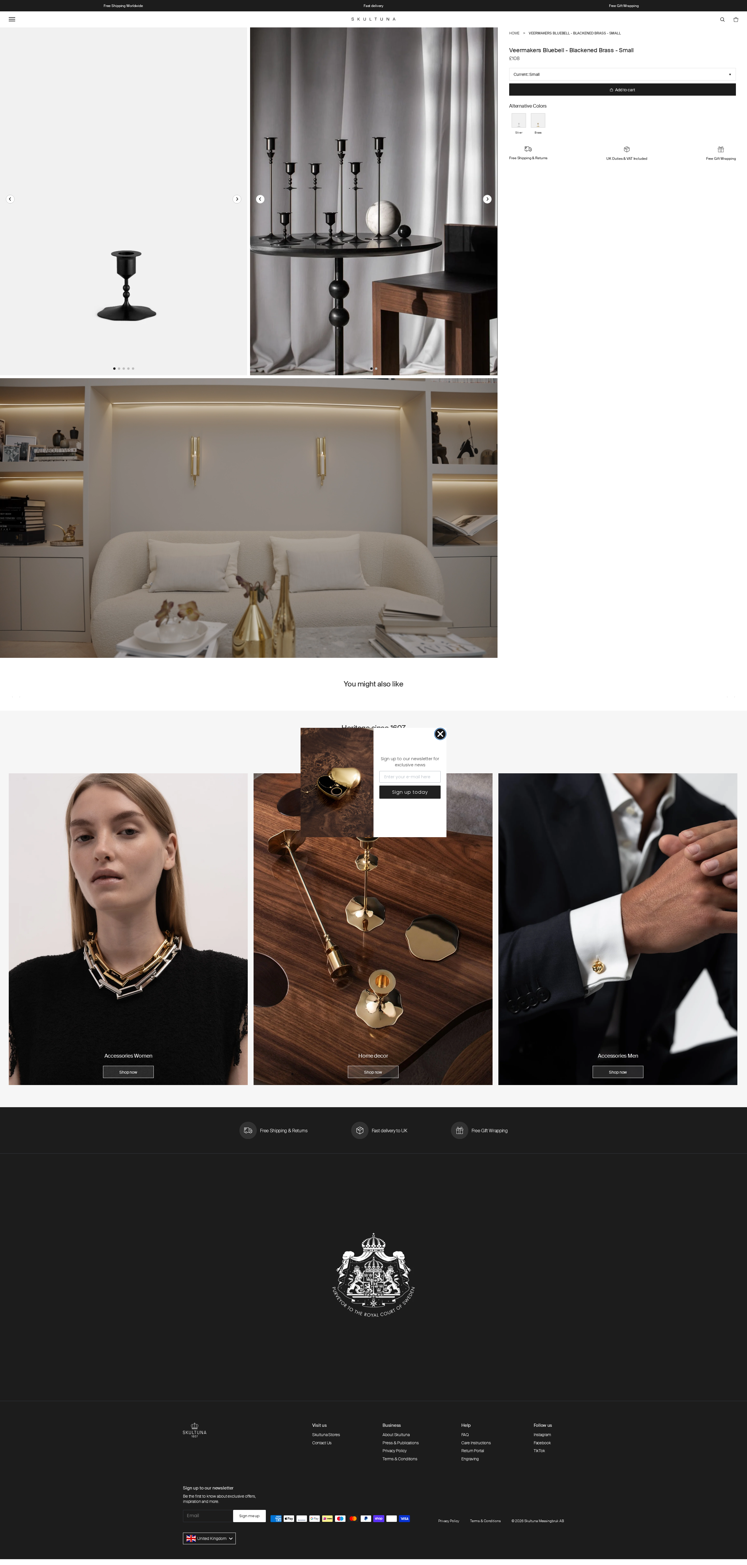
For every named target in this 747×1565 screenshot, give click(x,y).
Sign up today (410, 792)
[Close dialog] (440, 734)
